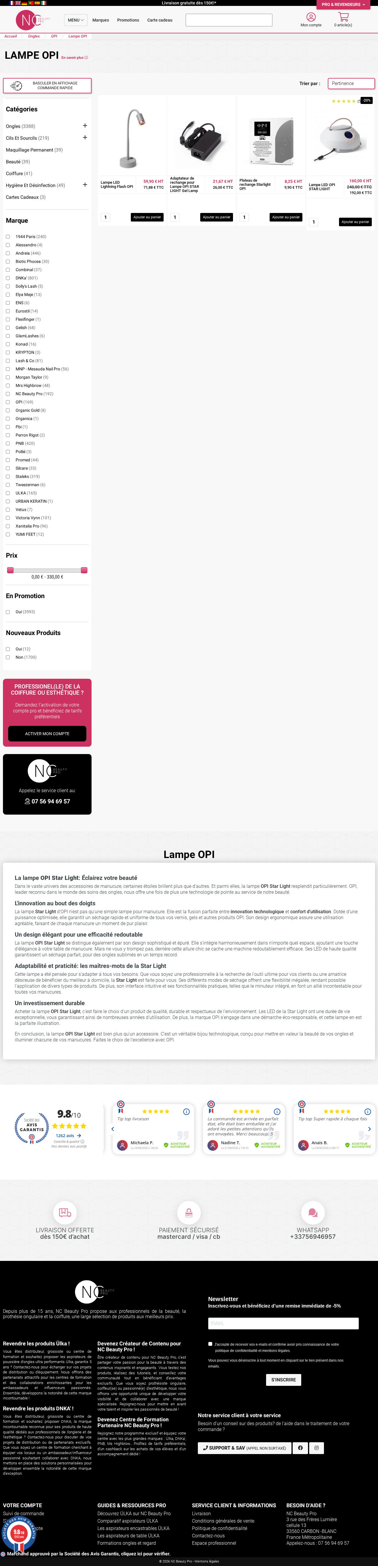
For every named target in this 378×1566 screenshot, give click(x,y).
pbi (22, 426)
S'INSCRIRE (283, 1380)
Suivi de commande (23, 1513)
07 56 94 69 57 (51, 801)
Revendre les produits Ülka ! (36, 1343)
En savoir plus (72, 58)
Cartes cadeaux (26, 197)
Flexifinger (28, 319)
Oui (25, 611)
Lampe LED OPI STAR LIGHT (322, 187)
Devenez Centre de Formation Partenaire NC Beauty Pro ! (133, 1422)
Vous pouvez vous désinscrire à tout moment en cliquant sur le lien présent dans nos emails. (275, 1363)
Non (26, 657)
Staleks (28, 476)
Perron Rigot (30, 435)
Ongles (20, 126)
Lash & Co (29, 360)
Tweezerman (30, 484)
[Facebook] (300, 1448)
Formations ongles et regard (126, 1543)
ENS (23, 302)
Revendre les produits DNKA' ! (38, 1408)
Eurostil (27, 311)
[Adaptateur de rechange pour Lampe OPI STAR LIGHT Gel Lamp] (201, 138)
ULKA (26, 493)
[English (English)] (18, 3)
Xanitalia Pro (32, 526)
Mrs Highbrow (33, 385)
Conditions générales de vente (223, 1521)
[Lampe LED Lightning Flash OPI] (132, 138)
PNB (25, 443)
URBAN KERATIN (34, 501)
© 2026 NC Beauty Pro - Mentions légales (189, 1561)
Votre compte (22, 1505)
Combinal (29, 269)
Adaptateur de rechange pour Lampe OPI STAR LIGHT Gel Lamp (184, 184)
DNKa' (27, 278)
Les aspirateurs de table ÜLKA (128, 1536)
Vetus (24, 509)
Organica (27, 418)
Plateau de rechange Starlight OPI (255, 184)
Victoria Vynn (33, 517)
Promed (27, 460)
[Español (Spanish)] (38, 3)
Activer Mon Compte (47, 733)
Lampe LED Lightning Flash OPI (117, 184)
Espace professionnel (214, 1543)
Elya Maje (29, 294)
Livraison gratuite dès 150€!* (189, 3)
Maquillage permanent (34, 150)
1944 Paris (31, 236)
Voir (132, 164)
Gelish (25, 327)
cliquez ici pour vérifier (145, 1554)
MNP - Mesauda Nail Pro (42, 369)
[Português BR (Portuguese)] (31, 3)
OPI (24, 402)
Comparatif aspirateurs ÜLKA (127, 1521)
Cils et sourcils (27, 138)
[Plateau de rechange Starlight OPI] (271, 138)
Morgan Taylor (32, 377)
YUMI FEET (30, 534)
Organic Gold (31, 410)
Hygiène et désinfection (35, 185)
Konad (26, 344)
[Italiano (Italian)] (43, 3)
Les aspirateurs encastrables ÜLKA (133, 1528)
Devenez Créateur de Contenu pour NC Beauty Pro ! (139, 1346)
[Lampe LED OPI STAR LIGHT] (340, 138)
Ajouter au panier (147, 217)
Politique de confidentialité (219, 1528)
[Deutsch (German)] (25, 3)
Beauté (18, 162)
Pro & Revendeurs (341, 4)
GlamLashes (30, 335)
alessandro (29, 244)
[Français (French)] (12, 3)
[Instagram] (316, 1448)
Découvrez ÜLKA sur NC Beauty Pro (134, 1513)
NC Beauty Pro (34, 393)
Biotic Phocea (32, 261)
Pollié (24, 451)
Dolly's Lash (29, 286)
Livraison (201, 1513)
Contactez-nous (208, 1536)
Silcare (26, 468)
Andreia (28, 253)
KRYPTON (28, 352)
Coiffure (19, 173)
